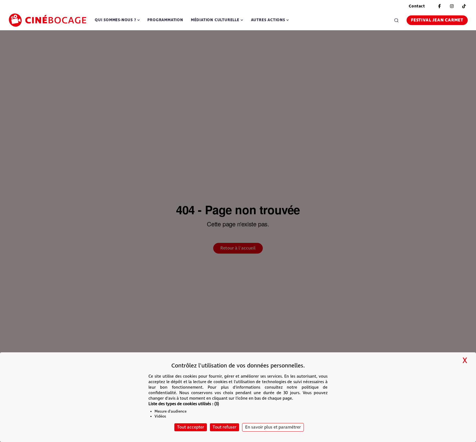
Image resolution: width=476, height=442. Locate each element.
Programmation (165, 20)
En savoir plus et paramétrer (273, 427)
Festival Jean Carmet (437, 20)
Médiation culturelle (215, 20)
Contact (417, 6)
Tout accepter (190, 427)
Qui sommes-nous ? (115, 20)
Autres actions (268, 20)
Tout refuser (224, 427)
